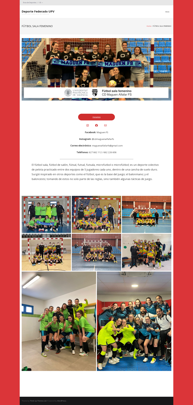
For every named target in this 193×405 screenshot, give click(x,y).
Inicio (167, 12)
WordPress (61, 401)
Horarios (97, 117)
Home (149, 26)
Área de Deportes (29, 2)
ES (40, 2)
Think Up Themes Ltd (38, 401)
